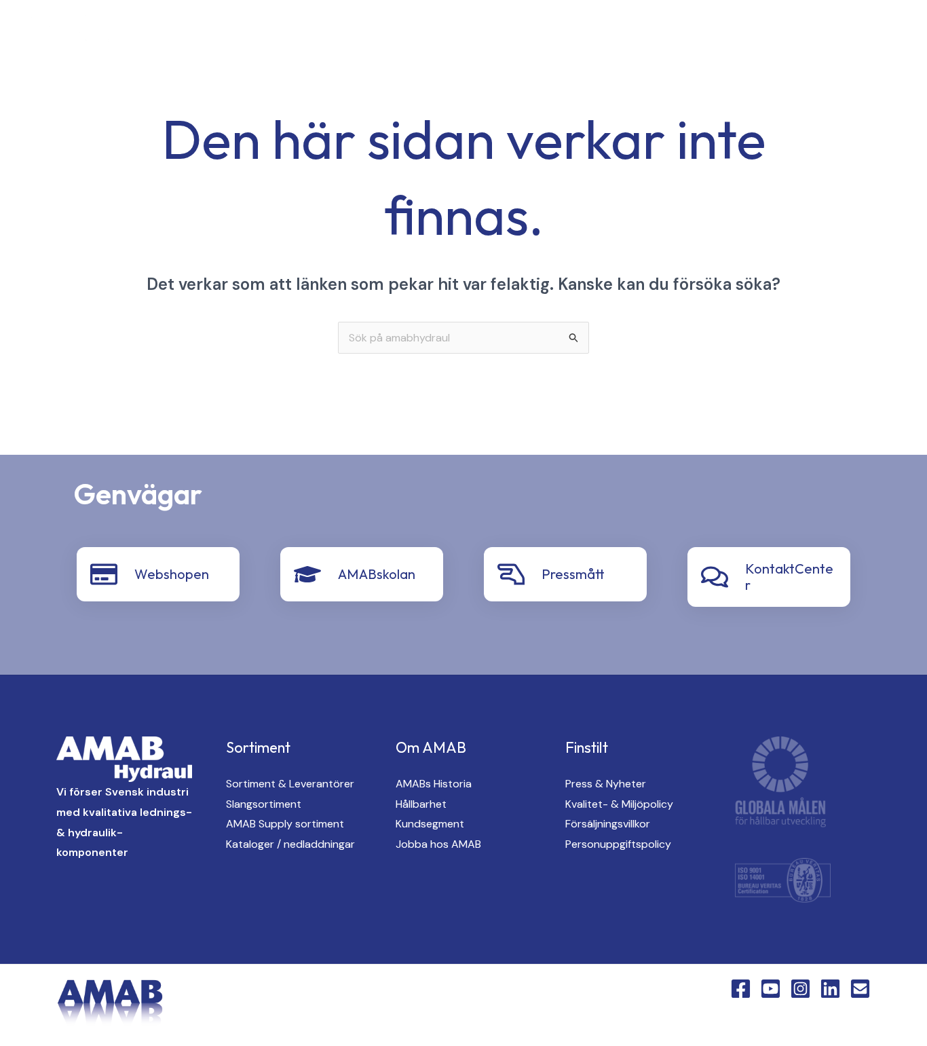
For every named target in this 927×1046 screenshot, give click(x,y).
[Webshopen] (103, 574)
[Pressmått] (511, 574)
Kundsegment (430, 824)
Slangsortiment (263, 804)
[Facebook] (172, 35)
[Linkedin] (253, 35)
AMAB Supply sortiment (285, 824)
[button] (366, 35)
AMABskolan (376, 573)
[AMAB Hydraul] (86, 33)
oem (507, 34)
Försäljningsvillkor (607, 824)
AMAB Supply (429, 34)
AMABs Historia (434, 784)
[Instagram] (226, 35)
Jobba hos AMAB (438, 844)
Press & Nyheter (605, 784)
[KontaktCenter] (714, 577)
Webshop (855, 34)
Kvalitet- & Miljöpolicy (619, 804)
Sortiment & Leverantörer (290, 784)
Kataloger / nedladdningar (290, 844)
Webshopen (171, 573)
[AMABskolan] (307, 574)
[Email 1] (860, 988)
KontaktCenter (757, 34)
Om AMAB (659, 34)
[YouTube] (199, 35)
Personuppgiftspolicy (618, 844)
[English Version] (280, 35)
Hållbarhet (421, 804)
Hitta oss (577, 34)
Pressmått (573, 573)
